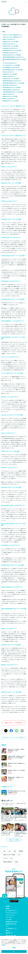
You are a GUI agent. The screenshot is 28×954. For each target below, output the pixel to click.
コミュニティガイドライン (11, 912)
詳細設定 (14, 947)
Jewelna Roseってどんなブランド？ (10, 48)
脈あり (16, 861)
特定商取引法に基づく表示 (11, 921)
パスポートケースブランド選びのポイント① (12, 34)
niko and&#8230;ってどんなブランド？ (11, 67)
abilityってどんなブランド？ (9, 94)
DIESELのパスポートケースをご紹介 (10, 41)
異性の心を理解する (8, 861)
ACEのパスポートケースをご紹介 (10, 74)
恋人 (12, 858)
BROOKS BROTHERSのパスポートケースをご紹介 (13, 83)
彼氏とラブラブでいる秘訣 (9, 854)
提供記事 (21, 851)
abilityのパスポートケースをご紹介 (10, 96)
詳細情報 (3, 945)
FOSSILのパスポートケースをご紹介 (10, 46)
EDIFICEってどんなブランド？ (9, 76)
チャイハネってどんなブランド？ (10, 63)
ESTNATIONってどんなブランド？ (10, 85)
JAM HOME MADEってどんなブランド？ (11, 89)
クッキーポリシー (9, 917)
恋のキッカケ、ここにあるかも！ (14, 722)
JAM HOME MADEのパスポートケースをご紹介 (13, 91)
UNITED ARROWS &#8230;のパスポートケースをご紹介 (14, 60)
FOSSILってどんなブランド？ (9, 43)
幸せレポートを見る (14, 840)
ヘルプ (7, 926)
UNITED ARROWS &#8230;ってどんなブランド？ (13, 57)
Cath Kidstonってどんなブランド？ (10, 52)
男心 (4, 851)
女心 (10, 851)
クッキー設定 (8, 919)
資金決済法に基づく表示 (11, 924)
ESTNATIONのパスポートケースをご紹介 (11, 87)
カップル (5, 858)
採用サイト (8, 930)
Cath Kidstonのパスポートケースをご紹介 (12, 54)
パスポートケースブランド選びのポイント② (12, 37)
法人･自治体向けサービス (11, 928)
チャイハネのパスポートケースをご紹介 (11, 65)
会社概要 (7, 906)
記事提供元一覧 (9, 932)
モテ (19, 854)
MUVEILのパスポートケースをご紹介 (11, 100)
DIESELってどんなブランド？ (9, 39)
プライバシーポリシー (10, 915)
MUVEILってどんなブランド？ (9, 98)
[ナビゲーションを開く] (25, 1)
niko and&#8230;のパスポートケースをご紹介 (13, 69)
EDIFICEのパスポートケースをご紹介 (11, 78)
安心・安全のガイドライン (11, 910)
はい (14, 951)
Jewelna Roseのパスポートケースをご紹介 (12, 50)
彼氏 (15, 851)
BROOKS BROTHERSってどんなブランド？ (12, 80)
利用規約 (7, 908)
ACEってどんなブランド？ (8, 71)
